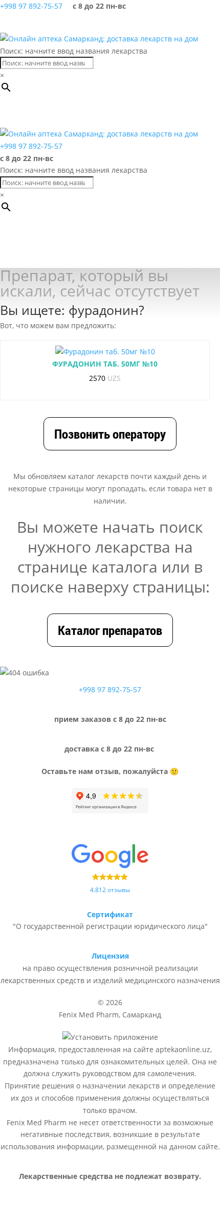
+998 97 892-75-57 (31, 6)
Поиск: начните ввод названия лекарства (73, 51)
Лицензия (110, 956)
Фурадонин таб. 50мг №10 (105, 364)
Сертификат (110, 914)
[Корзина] (184, 22)
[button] (53, 112)
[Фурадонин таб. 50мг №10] (105, 352)
